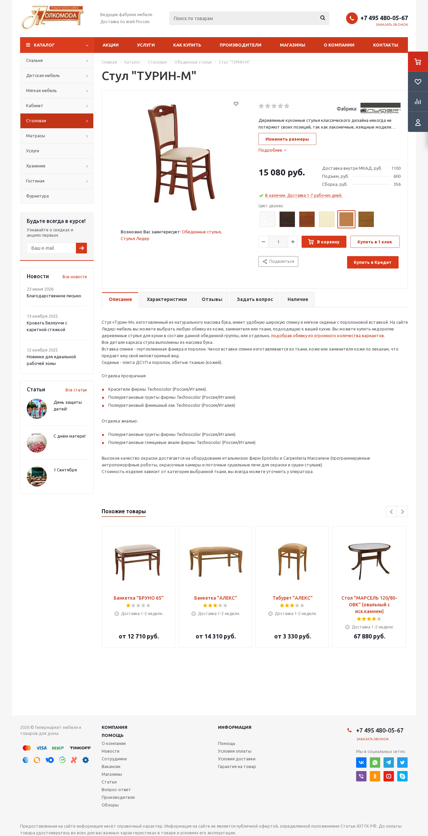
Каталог (44, 45)
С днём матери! (70, 436)
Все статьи (76, 390)
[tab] (272, 150)
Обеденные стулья (201, 231)
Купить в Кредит (373, 262)
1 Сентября (65, 469)
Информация (234, 727)
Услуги (146, 45)
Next (402, 511)
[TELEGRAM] (389, 762)
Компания (114, 727)
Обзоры (110, 805)
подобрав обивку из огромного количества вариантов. (328, 335)
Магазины (292, 45)
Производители (240, 45)
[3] (274, 106)
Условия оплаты (234, 751)
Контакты (385, 45)
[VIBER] (361, 776)
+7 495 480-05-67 (384, 18)
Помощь (113, 735)
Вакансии (111, 766)
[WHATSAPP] (375, 762)
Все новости (75, 277)
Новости (110, 751)
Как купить (187, 45)
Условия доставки (236, 758)
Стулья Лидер (135, 238)
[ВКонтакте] (361, 762)
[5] (287, 106)
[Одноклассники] (375, 776)
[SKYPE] (402, 776)
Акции (111, 45)
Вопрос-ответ (116, 789)
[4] (281, 106)
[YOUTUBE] (389, 776)
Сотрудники (114, 758)
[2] (268, 106)
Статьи (109, 781)
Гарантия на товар (237, 766)
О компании (339, 45)
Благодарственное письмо (54, 295)
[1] (261, 106)
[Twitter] (402, 762)
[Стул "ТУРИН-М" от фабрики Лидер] (178, 156)
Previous (391, 511)
